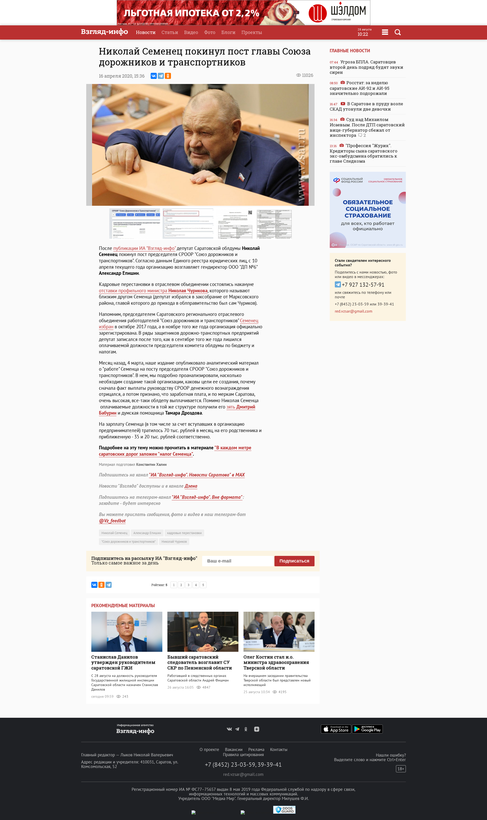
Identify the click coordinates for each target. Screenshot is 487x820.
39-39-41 (385, 303)
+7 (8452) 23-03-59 (352, 303)
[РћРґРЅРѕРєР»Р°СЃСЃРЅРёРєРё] (168, 76)
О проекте (209, 749)
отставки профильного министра (153, 290)
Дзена (191, 486)
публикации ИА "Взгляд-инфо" (144, 248)
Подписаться (294, 560)
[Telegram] (161, 76)
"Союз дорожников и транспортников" (128, 541)
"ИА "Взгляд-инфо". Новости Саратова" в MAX (197, 475)
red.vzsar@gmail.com (353, 311)
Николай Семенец (114, 533)
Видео (191, 32)
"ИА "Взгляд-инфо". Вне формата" (207, 497)
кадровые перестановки (184, 533)
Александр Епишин (147, 533)
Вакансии (233, 749)
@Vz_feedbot (112, 521)
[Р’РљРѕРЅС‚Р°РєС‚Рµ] (154, 76)
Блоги (228, 32)
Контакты (278, 749)
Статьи (170, 32)
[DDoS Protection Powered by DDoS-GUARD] (284, 812)
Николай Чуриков (174, 541)
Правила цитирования (243, 754)
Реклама (256, 749)
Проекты (251, 32)
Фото (209, 32)
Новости (145, 32)
